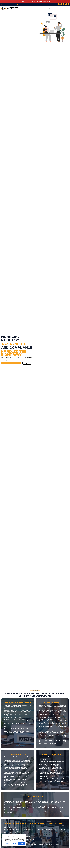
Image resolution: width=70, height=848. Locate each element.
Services (54, 8)
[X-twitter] (66, 4)
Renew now (37, 1)
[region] (14, 840)
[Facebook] (61, 4)
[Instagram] (64, 4)
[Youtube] (68, 4)
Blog (60, 8)
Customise (7, 843)
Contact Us (65, 8)
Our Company (47, 8)
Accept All (21, 843)
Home (40, 8)
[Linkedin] (59, 4)
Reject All (14, 843)
